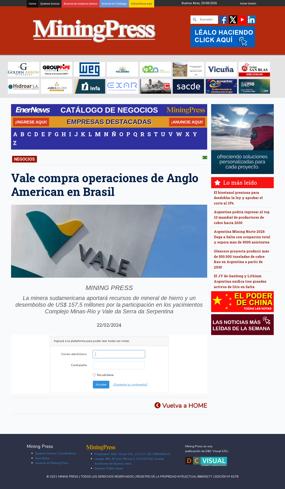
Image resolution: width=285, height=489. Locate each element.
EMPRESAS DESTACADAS (109, 122)
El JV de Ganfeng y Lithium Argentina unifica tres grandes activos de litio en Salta (240, 281)
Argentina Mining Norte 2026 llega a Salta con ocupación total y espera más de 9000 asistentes (242, 236)
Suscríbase (42, 458)
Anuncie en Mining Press (51, 463)
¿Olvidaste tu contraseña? (130, 384)
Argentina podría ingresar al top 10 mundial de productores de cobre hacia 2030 (242, 217)
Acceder (101, 384)
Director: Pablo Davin (109, 468)
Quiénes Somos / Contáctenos (55, 453)
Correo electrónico (74, 354)
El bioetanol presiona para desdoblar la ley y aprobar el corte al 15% (238, 197)
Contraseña (79, 365)
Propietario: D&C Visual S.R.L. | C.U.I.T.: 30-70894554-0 (132, 454)
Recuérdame (105, 375)
